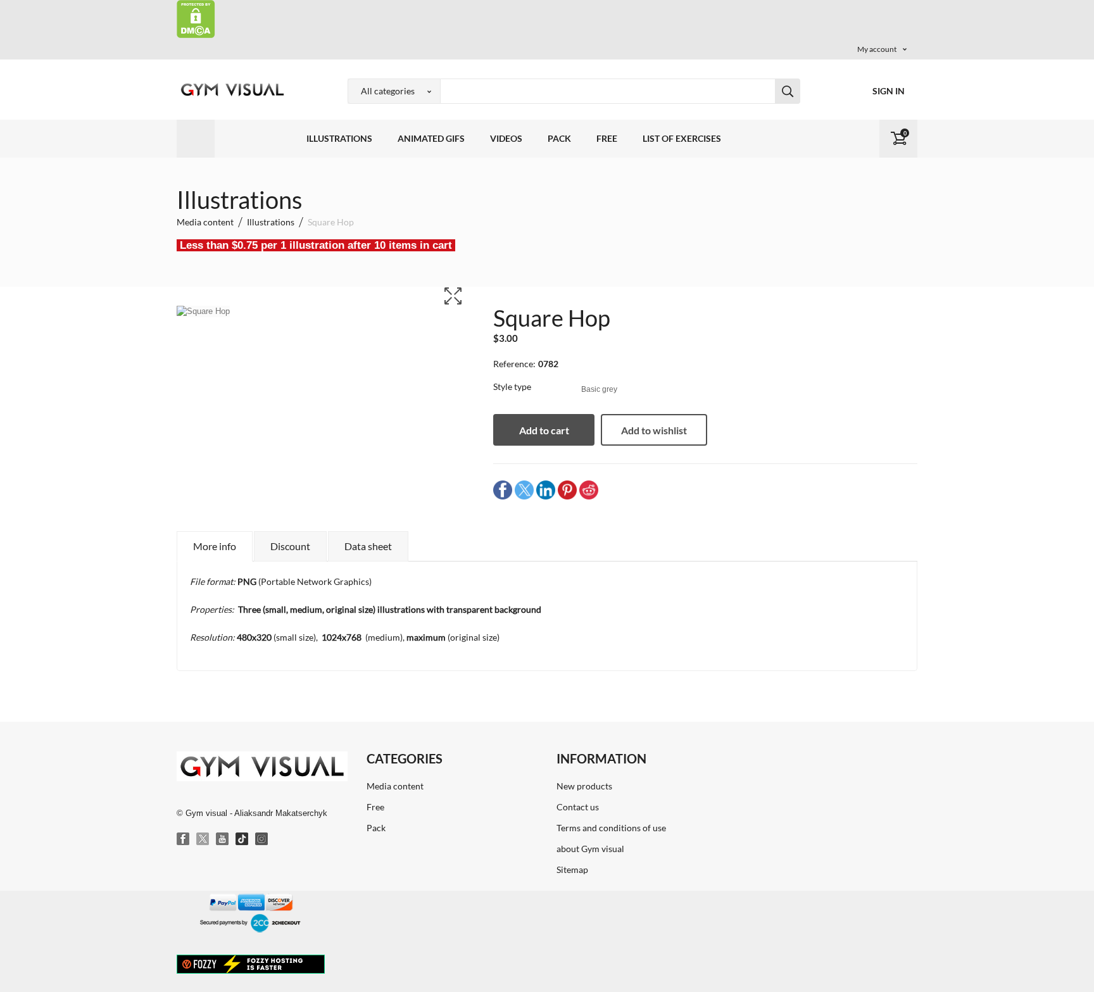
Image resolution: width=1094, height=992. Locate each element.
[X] (203, 839)
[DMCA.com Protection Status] (196, 18)
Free (606, 138)
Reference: (514, 363)
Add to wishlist (654, 430)
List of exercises (682, 138)
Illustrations (339, 138)
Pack (559, 138)
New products (584, 786)
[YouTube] (223, 839)
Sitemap (572, 869)
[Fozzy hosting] (251, 963)
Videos (506, 138)
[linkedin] (545, 489)
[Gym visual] (230, 89)
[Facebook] (184, 839)
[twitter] (524, 489)
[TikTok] (242, 839)
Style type (513, 386)
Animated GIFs (431, 138)
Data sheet (368, 546)
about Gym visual (590, 848)
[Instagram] (262, 839)
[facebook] (502, 489)
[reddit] (588, 489)
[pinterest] (567, 489)
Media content (395, 786)
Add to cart (544, 430)
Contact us (577, 806)
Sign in (888, 90)
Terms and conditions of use (611, 827)
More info (214, 546)
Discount (290, 546)
